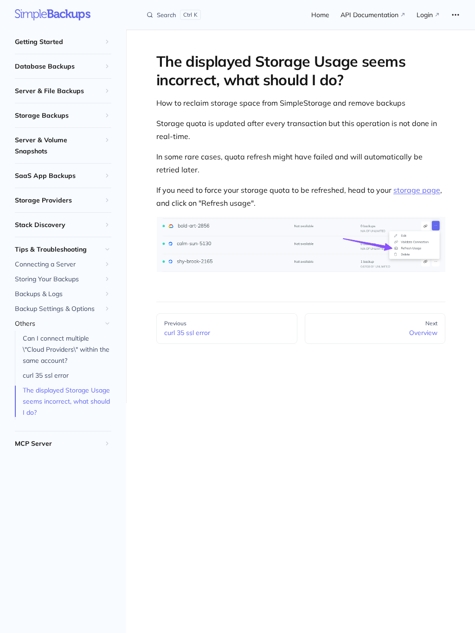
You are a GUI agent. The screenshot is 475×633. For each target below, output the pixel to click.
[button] (63, 41)
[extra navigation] (455, 15)
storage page (416, 190)
